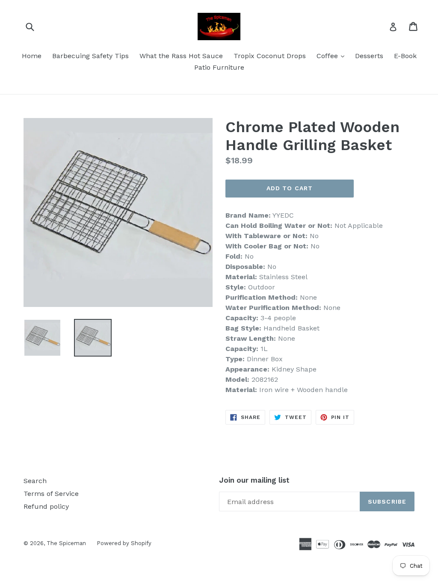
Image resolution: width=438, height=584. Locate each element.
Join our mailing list (254, 480)
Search (35, 481)
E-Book (405, 56)
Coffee (333, 55)
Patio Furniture (219, 67)
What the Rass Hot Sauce (181, 56)
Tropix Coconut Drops (270, 56)
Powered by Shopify (124, 543)
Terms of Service (51, 494)
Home (31, 56)
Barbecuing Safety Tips (90, 56)
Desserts (369, 56)
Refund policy (46, 506)
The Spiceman (66, 543)
